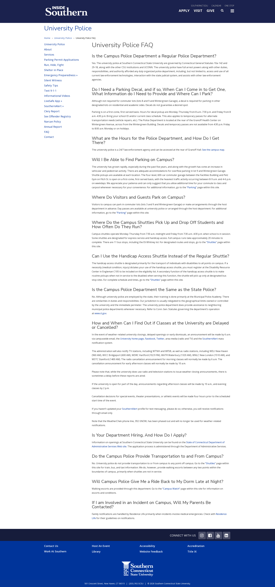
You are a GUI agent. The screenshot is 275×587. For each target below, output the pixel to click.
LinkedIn (226, 535)
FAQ (46, 132)
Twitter (160, 338)
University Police (63, 38)
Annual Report (53, 126)
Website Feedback (151, 551)
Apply (184, 10)
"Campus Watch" (171, 488)
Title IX (192, 551)
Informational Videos (57, 95)
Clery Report (52, 111)
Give (210, 10)
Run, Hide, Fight (54, 65)
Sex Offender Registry (57, 116)
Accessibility (147, 546)
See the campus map (213, 149)
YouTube (218, 535)
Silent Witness (53, 80)
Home (47, 38)
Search (222, 11)
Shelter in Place (53, 70)
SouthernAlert (210, 338)
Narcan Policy (52, 121)
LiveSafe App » (53, 101)
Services (49, 54)
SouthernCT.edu (199, 5)
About (48, 49)
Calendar (216, 5)
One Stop (229, 5)
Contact (49, 137)
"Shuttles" (211, 242)
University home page (132, 338)
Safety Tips (51, 85)
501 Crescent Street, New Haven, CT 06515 (105, 583)
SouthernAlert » (54, 106)
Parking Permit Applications (61, 59)
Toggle (232, 12)
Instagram (202, 535)
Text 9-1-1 (50, 90)
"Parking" (192, 187)
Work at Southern (55, 551)
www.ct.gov (100, 313)
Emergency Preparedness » (60, 75)
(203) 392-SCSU (136, 583)
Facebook (150, 338)
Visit (198, 10)
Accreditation (195, 546)
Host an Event (101, 546)
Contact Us (51, 546)
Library (96, 551)
